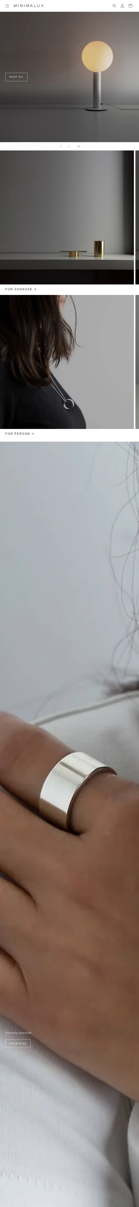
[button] (7, 6)
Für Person (17, 433)
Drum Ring (18, 1043)
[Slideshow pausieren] (78, 146)
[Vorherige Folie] (61, 146)
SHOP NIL (16, 77)
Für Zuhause (19, 289)
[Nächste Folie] (69, 146)
